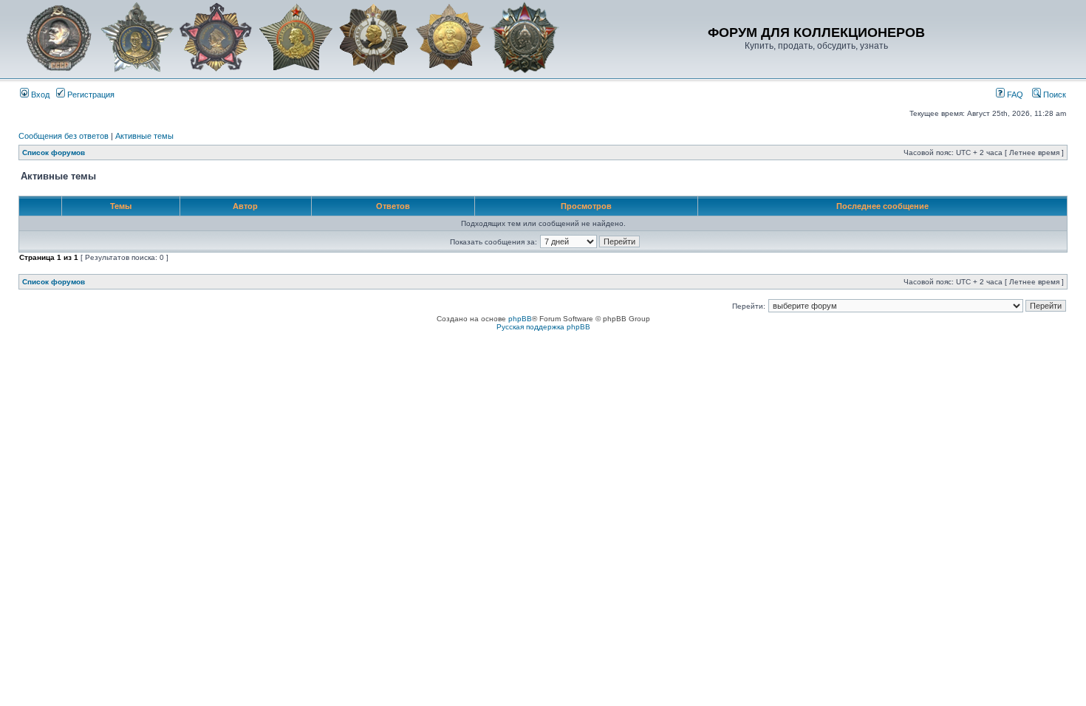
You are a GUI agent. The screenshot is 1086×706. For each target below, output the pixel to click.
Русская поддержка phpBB (543, 327)
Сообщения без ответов (63, 135)
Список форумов (53, 152)
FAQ (1014, 94)
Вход (39, 94)
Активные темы (144, 135)
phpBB (520, 319)
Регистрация (90, 94)
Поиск (1053, 94)
